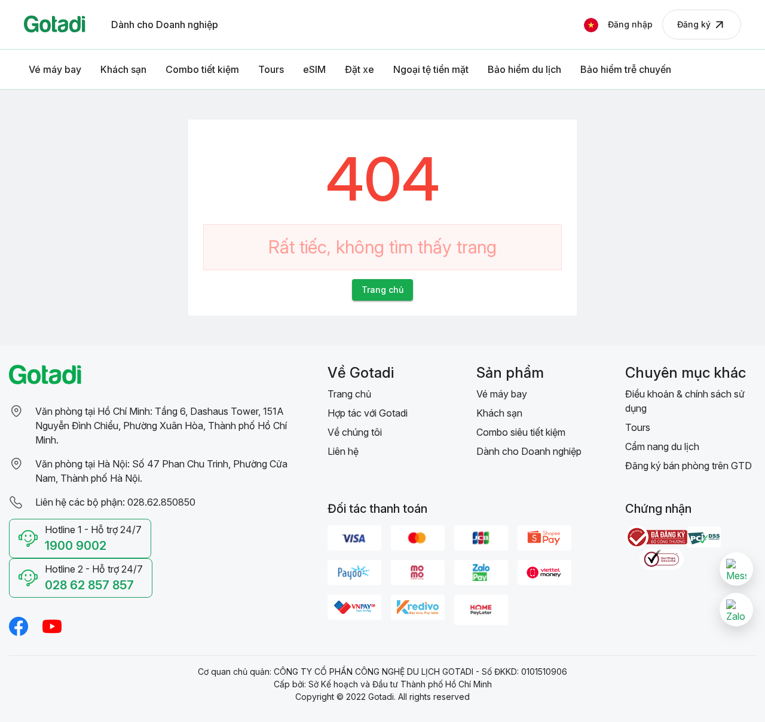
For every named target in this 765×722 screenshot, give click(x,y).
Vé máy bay (501, 394)
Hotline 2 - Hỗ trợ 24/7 (94, 577)
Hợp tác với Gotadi (368, 413)
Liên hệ (343, 451)
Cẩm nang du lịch (662, 446)
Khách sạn (499, 413)
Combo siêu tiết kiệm (520, 432)
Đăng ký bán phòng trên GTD (688, 466)
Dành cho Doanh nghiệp (529, 451)
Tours (637, 427)
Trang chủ (349, 394)
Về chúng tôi (355, 432)
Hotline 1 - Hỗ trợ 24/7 (93, 538)
